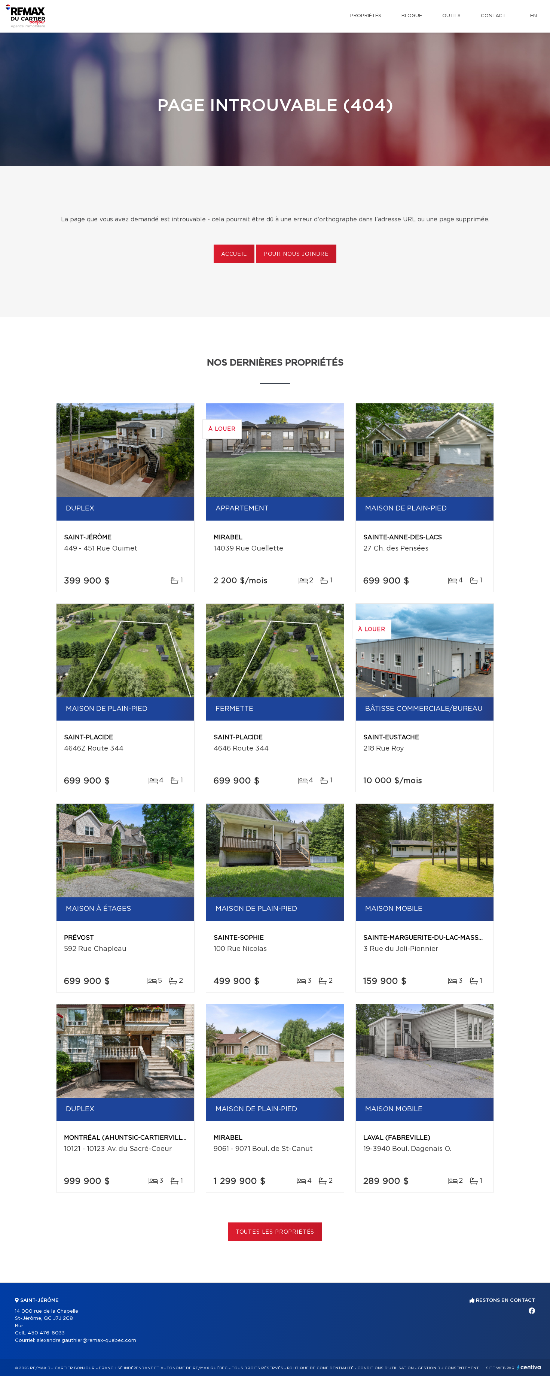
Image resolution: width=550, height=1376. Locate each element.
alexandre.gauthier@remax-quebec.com (86, 1340)
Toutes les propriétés (275, 1232)
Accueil (234, 254)
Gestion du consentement (448, 1368)
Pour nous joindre (296, 254)
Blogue (411, 15)
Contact (493, 15)
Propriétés (365, 15)
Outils (451, 15)
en (533, 15)
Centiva (529, 1367)
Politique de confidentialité (320, 1368)
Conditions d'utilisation (385, 1368)
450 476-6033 (46, 1333)
